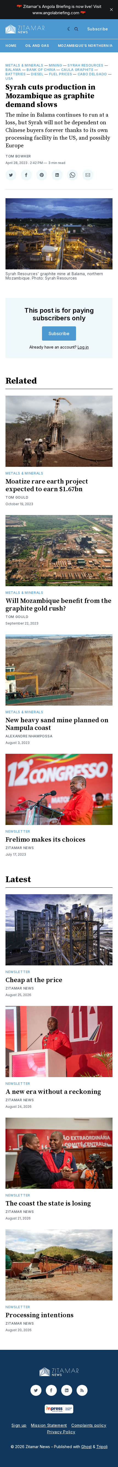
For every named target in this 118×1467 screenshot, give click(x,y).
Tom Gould (16, 497)
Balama (13, 70)
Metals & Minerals (24, 65)
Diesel (37, 74)
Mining (55, 65)
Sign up (19, 1425)
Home (10, 46)
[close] (111, 9)
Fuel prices (60, 74)
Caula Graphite (77, 70)
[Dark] (69, 29)
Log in (83, 347)
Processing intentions (39, 1315)
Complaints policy (88, 1425)
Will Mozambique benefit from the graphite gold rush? (58, 605)
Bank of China (41, 70)
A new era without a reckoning (53, 1092)
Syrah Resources (85, 65)
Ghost (86, 1446)
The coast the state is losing (48, 1204)
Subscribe (97, 29)
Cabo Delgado (92, 74)
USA (9, 78)
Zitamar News (19, 848)
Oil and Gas (37, 46)
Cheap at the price (33, 980)
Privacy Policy (61, 1431)
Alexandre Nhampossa (28, 736)
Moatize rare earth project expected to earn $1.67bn (46, 485)
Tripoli (102, 1446)
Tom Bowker (18, 156)
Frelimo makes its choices (45, 840)
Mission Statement (49, 1425)
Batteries (15, 74)
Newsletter (17, 831)
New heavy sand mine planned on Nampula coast (56, 724)
